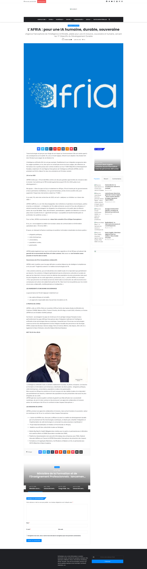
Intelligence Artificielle (73, 25)
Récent (106, 179)
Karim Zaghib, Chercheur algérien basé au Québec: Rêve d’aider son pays (113, 235)
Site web (60, 529)
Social (88, 19)
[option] (57, 475)
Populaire (97, 179)
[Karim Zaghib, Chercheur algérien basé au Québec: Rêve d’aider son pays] (99, 237)
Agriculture (41, 19)
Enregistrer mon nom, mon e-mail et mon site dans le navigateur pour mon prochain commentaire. (54, 535)
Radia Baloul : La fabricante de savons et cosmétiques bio (112, 224)
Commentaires (116, 179)
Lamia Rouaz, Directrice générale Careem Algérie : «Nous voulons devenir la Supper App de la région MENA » (113, 196)
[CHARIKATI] (73, 9)
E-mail (28, 529)
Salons (68, 19)
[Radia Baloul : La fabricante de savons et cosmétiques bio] (99, 226)
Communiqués (78, 19)
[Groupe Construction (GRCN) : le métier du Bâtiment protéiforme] (99, 214)
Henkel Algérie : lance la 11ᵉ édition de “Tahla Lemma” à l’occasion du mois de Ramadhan (106, 165)
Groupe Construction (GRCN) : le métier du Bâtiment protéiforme (112, 210)
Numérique (59, 19)
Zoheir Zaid (68, 39)
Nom (28, 523)
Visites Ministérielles (100, 19)
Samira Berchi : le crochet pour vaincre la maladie (112, 186)
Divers (51, 19)
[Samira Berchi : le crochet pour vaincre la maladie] (99, 187)
